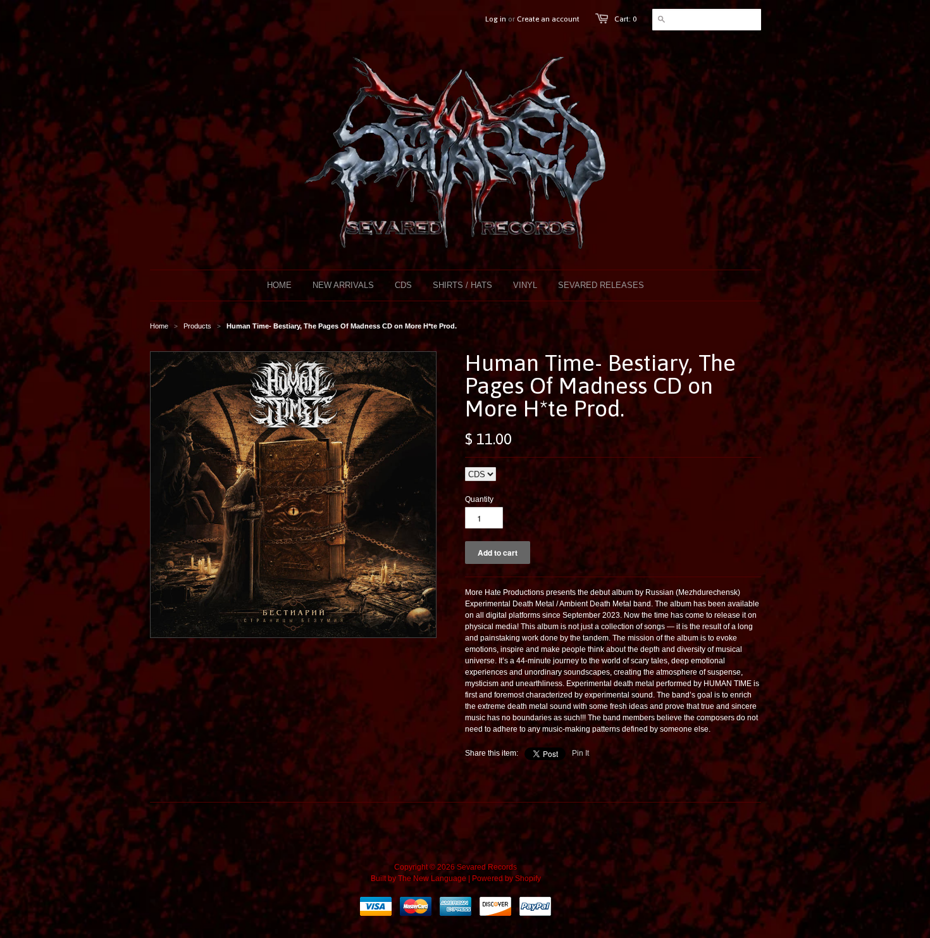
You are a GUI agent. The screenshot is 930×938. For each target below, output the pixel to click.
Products (197, 326)
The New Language (432, 878)
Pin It (580, 753)
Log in (495, 19)
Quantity (479, 499)
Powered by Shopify (506, 878)
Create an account (548, 19)
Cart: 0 (625, 19)
